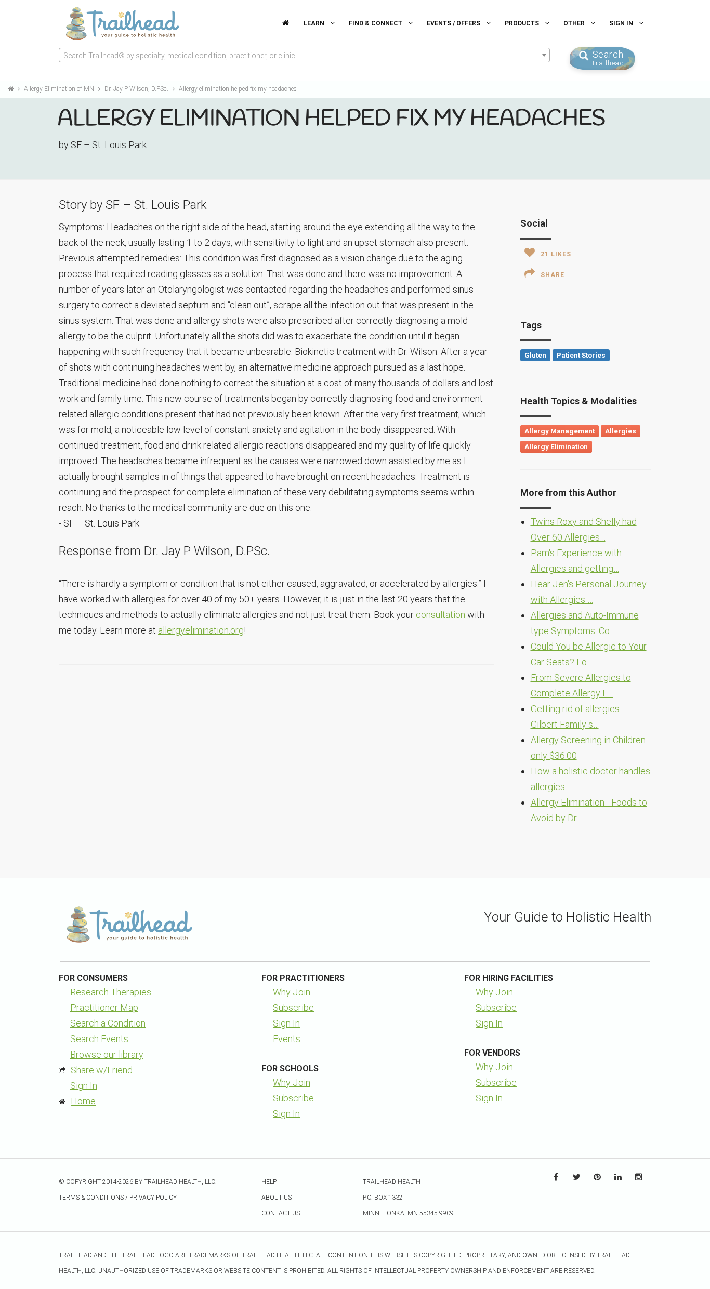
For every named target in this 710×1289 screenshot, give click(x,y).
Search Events (99, 1038)
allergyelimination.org (201, 630)
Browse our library (106, 1054)
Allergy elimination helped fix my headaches (238, 89)
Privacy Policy (153, 1197)
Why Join (291, 992)
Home (83, 1101)
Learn (315, 23)
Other (574, 23)
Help (269, 1182)
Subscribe (293, 1007)
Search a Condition (108, 1023)
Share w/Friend (102, 1069)
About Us (276, 1197)
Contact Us (280, 1213)
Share (552, 275)
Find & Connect (376, 23)
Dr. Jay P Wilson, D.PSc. (137, 89)
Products (523, 23)
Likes (556, 254)
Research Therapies (110, 992)
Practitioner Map (104, 1007)
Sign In (622, 23)
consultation (440, 614)
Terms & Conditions (91, 1197)
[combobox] (304, 55)
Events (286, 1038)
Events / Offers (454, 23)
